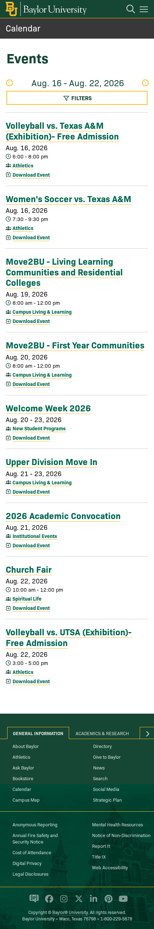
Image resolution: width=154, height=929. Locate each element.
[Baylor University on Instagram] (62, 902)
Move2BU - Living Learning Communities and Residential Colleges (64, 271)
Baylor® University (70, 912)
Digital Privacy (27, 863)
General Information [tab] (38, 733)
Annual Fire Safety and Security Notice (35, 838)
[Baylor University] (45, 9)
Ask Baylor (23, 767)
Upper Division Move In (51, 461)
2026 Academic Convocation (63, 515)
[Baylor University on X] (77, 902)
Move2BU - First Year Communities (75, 344)
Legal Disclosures (30, 873)
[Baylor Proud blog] (32, 902)
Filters (81, 98)
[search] (127, 10)
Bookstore (23, 778)
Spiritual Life (27, 598)
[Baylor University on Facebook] (47, 902)
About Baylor (26, 746)
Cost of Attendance (32, 852)
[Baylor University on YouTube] (121, 902)
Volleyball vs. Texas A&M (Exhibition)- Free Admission (62, 130)
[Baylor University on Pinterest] (107, 902)
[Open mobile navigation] (145, 10)
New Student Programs (39, 428)
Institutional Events (35, 535)
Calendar (23, 28)
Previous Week (9, 83)
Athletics (23, 165)
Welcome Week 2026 (48, 407)
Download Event (31, 174)
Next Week (145, 83)
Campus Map (26, 799)
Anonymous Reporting (35, 824)
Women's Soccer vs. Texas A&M (68, 198)
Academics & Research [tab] (102, 733)
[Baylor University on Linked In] (92, 902)
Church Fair (29, 569)
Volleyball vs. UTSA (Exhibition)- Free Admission (68, 636)
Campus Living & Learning (42, 311)
